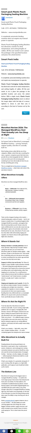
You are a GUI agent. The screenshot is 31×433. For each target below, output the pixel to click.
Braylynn (11, 138)
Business (4, 9)
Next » (26, 113)
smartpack (9, 17)
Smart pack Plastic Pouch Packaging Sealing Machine (14, 13)
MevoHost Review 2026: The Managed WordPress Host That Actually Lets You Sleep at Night (14, 131)
